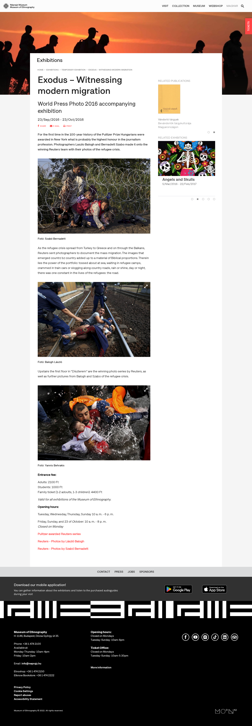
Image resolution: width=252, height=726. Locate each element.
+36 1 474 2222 (45, 675)
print (69, 126)
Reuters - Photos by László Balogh (61, 541)
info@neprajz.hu (31, 663)
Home (40, 69)
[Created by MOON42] (226, 711)
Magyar (232, 6)
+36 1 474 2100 (32, 644)
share (43, 126)
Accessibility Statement (28, 699)
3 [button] (203, 199)
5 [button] (214, 199)
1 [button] (209, 132)
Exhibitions (52, 69)
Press (119, 572)
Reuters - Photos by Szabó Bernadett (63, 549)
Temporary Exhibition (74, 69)
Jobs (131, 572)
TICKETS (248, 26)
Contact (103, 572)
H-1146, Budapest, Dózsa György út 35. (36, 636)
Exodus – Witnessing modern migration (110, 69)
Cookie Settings (23, 691)
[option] (186, 106)
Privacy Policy (22, 687)
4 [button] (209, 199)
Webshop (216, 6)
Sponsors (146, 572)
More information (101, 667)
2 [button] (214, 132)
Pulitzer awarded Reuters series (59, 534)
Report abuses (22, 695)
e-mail (56, 126)
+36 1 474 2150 (35, 671)
